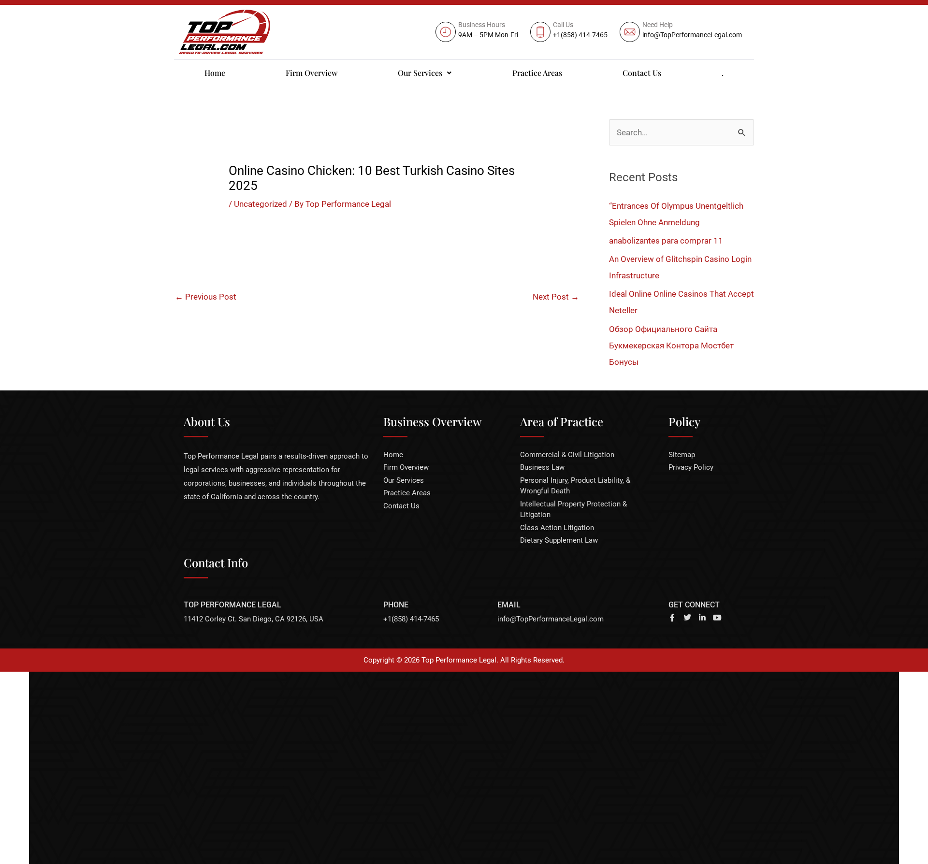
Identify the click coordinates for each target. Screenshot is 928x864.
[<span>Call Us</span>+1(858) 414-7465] (570, 32)
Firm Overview (311, 73)
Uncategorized (260, 204)
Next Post (556, 297)
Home (214, 73)
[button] (425, 72)
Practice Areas (537, 73)
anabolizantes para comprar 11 (666, 240)
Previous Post (205, 297)
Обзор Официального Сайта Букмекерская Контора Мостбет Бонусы (671, 345)
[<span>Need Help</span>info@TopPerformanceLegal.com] (682, 32)
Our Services (420, 73)
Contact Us (642, 73)
